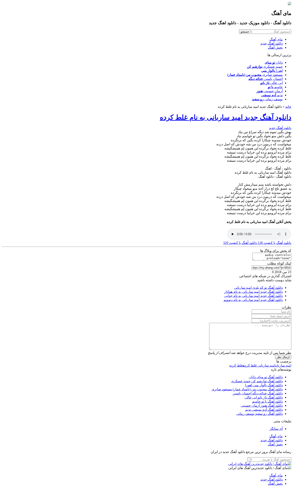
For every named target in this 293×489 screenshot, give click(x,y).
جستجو (245, 31)
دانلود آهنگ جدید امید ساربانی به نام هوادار (253, 291)
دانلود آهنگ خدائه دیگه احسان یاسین (258, 393)
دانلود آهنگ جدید (271, 43)
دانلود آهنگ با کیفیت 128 (274, 243)
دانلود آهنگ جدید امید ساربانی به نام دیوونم (253, 300)
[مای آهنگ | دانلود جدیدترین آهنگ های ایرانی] (259, 464)
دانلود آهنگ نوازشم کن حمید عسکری (257, 381)
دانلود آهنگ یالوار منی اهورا (264, 385)
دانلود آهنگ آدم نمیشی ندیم (264, 409)
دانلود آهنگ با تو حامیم (267, 401)
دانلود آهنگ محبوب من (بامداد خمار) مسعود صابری (247, 389)
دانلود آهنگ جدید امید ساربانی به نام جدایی (253, 296)
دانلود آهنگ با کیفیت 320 (240, 243)
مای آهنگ (276, 39)
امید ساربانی (283, 365)
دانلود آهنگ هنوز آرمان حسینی (262, 405)
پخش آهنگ (275, 47)
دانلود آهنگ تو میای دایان (266, 377)
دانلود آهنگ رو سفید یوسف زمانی (259, 413)
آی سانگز (276, 428)
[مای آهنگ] (289, 4)
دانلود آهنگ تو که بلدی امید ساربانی (258, 287)
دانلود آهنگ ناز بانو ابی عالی (264, 397)
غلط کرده (236, 365)
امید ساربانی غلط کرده (259, 365)
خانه (288, 106)
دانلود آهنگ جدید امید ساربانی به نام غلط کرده (225, 117)
